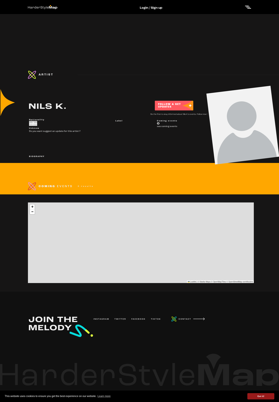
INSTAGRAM (101, 319)
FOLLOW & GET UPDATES (169, 105)
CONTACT (185, 319)
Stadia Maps (205, 281)
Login (144, 8)
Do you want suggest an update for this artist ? (54, 131)
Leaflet (193, 281)
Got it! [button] (260, 396)
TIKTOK (156, 319)
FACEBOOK (138, 319)
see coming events (167, 126)
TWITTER (120, 319)
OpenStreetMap (235, 281)
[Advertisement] (139, 36)
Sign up (156, 8)
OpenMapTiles (219, 281)
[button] (32, 206)
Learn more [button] (104, 396)
